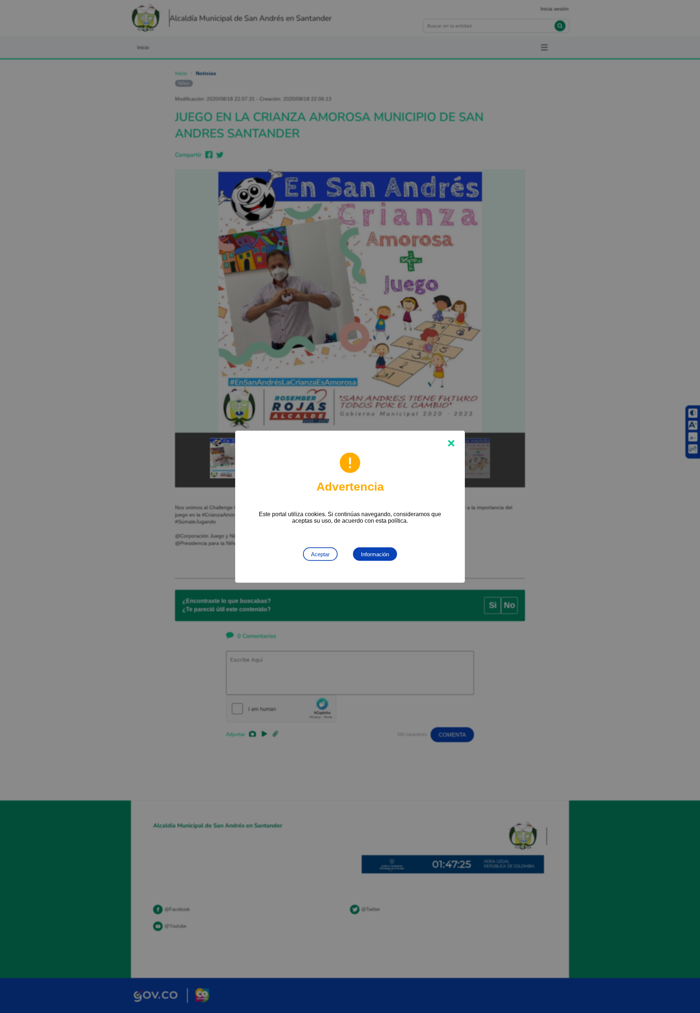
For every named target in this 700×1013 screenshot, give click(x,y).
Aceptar (320, 554)
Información (375, 554)
